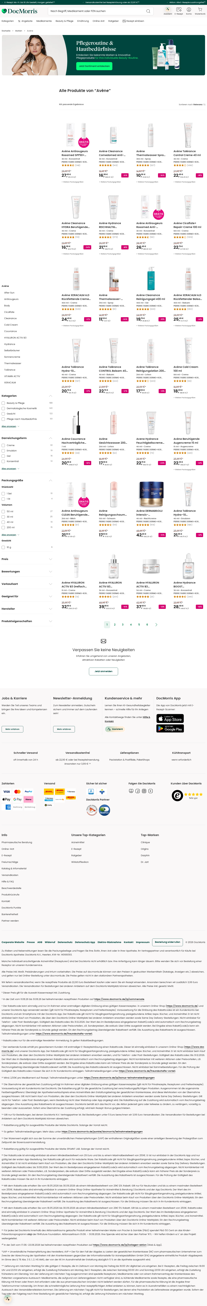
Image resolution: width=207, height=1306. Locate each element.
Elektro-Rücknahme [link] (109, 942)
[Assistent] (8, 1299)
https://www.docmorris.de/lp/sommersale (119, 999)
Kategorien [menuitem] (8, 21)
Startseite (6, 30)
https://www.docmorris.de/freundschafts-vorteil (64, 1034)
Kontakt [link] (6, 901)
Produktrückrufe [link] (10, 894)
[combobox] (101, 11)
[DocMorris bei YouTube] (150, 791)
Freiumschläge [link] (10, 862)
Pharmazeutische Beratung (17, 842)
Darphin (145, 855)
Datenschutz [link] (65, 942)
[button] (107, 624)
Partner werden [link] (10, 920)
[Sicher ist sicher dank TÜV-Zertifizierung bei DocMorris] (91, 791)
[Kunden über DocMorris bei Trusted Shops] (188, 795)
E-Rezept (7, 855)
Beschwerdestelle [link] (11, 888)
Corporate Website (13, 942)
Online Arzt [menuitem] (98, 21)
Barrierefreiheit (10, 914)
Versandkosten (10, 875)
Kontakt (128, 942)
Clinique (145, 842)
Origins (144, 849)
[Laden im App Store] (179, 718)
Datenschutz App (85, 942)
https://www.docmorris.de (182, 1006)
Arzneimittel (77, 842)
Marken (18, 30)
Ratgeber (76, 855)
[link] (92, 810)
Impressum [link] (143, 942)
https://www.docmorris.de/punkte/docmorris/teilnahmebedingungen (102, 1132)
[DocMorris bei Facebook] (137, 791)
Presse (31, 942)
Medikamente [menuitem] (44, 21)
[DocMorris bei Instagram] (144, 791)
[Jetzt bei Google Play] (179, 728)
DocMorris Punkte (11, 907)
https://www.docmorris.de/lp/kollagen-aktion (120, 1245)
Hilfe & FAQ (8, 881)
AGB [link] (39, 942)
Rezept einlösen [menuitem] (135, 21)
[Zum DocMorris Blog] (131, 791)
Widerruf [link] (50, 942)
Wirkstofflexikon (80, 862)
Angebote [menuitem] (27, 21)
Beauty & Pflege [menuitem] (64, 21)
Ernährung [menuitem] (83, 21)
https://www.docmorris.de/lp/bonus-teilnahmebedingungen (119, 1078)
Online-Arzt (8, 849)
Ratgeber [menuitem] (113, 21)
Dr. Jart (145, 862)
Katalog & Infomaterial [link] (14, 868)
